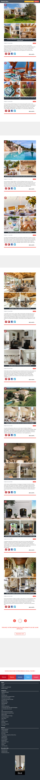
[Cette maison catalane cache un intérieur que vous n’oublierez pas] (20, 576)
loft (2, 710)
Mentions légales (4, 688)
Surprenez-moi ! (20, 633)
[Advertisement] (20, 128)
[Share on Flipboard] (9, 54)
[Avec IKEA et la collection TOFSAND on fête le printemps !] (20, 215)
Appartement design (5, 692)
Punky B (2, 744)
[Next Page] (25, 620)
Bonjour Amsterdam (4, 729)
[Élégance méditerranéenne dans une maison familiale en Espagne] (20, 406)
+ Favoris (29, 1)
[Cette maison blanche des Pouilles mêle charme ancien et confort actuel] (20, 519)
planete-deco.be (4, 751)
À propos (3, 684)
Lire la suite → (32, 54)
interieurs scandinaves (5, 706)
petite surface (3, 718)
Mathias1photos (4, 737)
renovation (3, 722)
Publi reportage (4, 703)
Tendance (3, 704)
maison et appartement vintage (6, 715)
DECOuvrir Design (4, 732)
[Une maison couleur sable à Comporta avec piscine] (20, 291)
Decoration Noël (4, 695)
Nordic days (3, 743)
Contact (2, 685)
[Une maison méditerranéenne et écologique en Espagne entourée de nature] (20, 462)
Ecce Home (3, 733)
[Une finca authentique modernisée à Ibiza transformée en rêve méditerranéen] (20, 22)
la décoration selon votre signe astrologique (9, 707)
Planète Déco (4, 1)
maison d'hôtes (4, 714)
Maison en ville (4, 700)
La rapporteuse (4, 736)
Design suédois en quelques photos (7, 696)
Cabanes (3, 693)
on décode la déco (5, 717)
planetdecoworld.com (5, 752)
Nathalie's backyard (4, 741)
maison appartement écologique (7, 711)
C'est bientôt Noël (4, 730)
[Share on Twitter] (15, 54)
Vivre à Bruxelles (4, 745)
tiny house (3, 725)
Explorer (36, 1)
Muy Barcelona (4, 740)
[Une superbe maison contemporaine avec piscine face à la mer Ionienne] (20, 159)
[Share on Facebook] (12, 54)
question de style (4, 721)
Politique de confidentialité (6, 687)
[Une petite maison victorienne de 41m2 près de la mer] (20, 349)
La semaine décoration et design (7, 699)
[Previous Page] (14, 620)
